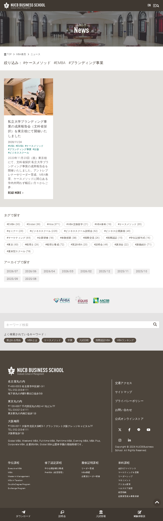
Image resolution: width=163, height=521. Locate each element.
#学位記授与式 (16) (139, 237)
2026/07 (12, 271)
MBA (10, 472)
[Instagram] (120, 440)
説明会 (62, 516)
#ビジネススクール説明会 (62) (81, 231)
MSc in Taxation (15, 480)
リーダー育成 (88, 468)
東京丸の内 (15, 401)
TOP (9, 54)
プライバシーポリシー (129, 400)
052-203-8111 (21, 390)
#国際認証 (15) (114, 237)
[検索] (155, 324)
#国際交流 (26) (91, 237)
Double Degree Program (19, 484)
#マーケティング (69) (19, 237)
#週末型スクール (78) (19, 251)
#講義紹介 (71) (143, 244)
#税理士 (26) (32, 244)
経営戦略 (122, 492)
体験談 (139, 516)
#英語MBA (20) (79, 244)
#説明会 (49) (101, 244)
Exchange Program (17, 488)
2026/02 (86, 271)
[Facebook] (129, 429)
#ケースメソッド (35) (130, 224)
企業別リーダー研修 (91, 476)
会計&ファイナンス (127, 468)
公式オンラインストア (129, 418)
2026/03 (67, 271)
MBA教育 (21, 54)
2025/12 (104, 271)
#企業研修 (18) (45, 237)
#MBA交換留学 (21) (77, 224)
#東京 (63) (12, 244)
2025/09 (12, 278)
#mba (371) (53, 224)
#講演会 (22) (121, 244)
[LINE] (139, 429)
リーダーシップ (125, 476)
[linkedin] (129, 440)
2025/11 (123, 271)
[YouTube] (148, 429)
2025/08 (30, 278)
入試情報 (101, 516)
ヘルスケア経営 (125, 488)
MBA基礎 (86, 472)
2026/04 (49, 271)
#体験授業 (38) (68, 237)
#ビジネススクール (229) (44, 231)
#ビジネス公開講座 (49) (117, 231)
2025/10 (141, 271)
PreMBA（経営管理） (54, 472)
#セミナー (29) (15, 231)
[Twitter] (120, 429)
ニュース (35, 54)
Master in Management (18, 476)
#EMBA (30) (13, 224)
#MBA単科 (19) (103, 224)
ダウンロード (23, 516)
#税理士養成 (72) (54, 244)
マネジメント (124, 480)
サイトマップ (123, 392)
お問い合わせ (123, 409)
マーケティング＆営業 (128, 472)
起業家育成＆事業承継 (128, 496)
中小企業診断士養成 (54, 468)
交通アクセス (123, 383)
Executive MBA (15, 468)
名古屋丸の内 (16, 381)
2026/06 (30, 271)
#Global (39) (34, 224)
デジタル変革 (124, 484)
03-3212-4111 (21, 409)
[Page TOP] (157, 503)
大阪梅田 (13, 421)
